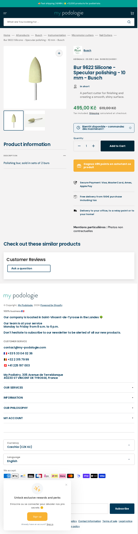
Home (7, 35)
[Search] (124, 22)
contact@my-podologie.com (25, 347)
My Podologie (25, 305)
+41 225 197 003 (19, 365)
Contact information (94, 521)
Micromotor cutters (83, 35)
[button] (5, 13)
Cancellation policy (74, 526)
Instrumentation (57, 35)
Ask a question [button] (21, 268)
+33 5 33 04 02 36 (20, 353)
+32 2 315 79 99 (18, 359)
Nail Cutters (105, 35)
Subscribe (117, 508)
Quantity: (76, 138)
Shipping (92, 113)
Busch (38, 35)
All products (22, 35)
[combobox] (66, 22)
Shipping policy (73, 521)
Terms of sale (114, 521)
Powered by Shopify (51, 305)
